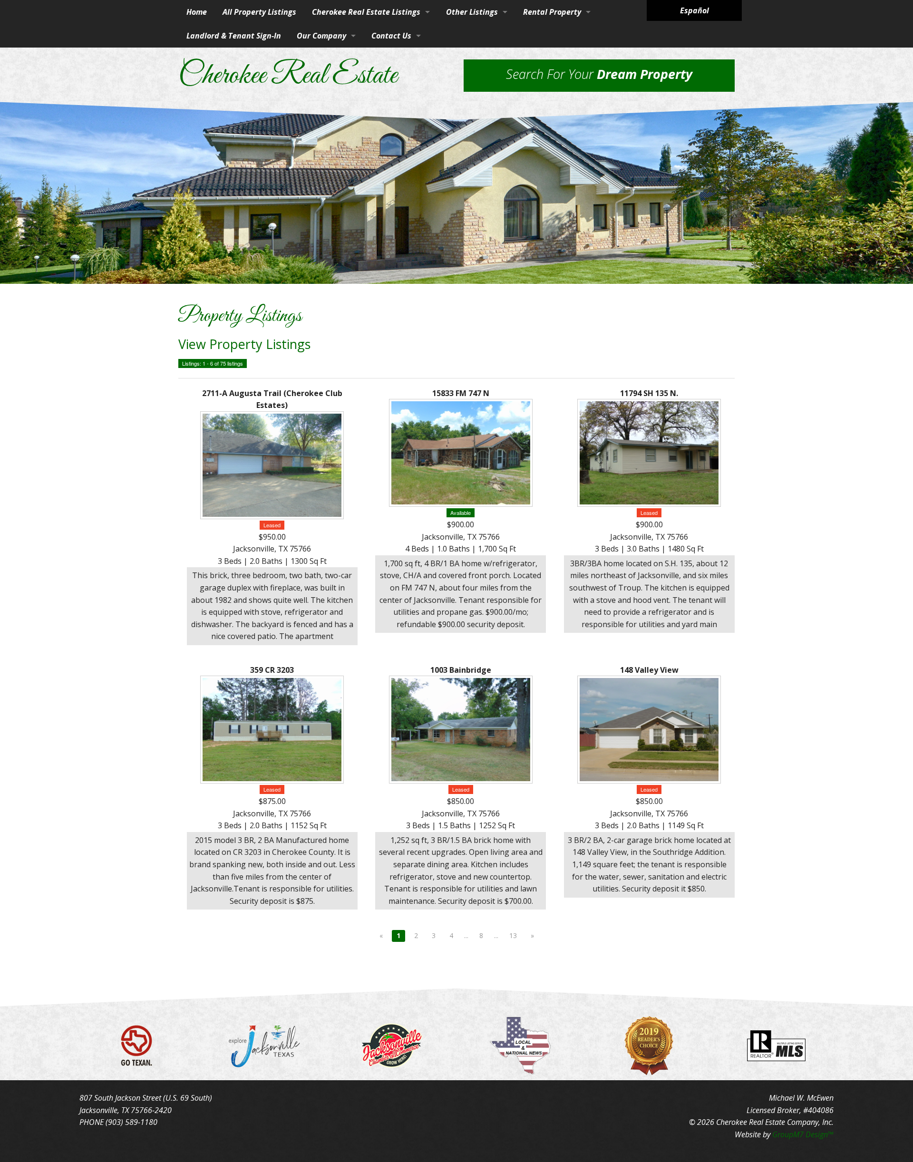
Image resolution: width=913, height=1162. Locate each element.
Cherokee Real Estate (287, 76)
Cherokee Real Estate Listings (366, 12)
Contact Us (391, 35)
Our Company (321, 35)
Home (196, 12)
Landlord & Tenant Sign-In (233, 35)
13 (513, 935)
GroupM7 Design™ (803, 1134)
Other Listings (472, 12)
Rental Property (552, 12)
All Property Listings (259, 12)
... (466, 935)
